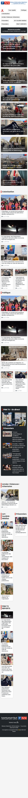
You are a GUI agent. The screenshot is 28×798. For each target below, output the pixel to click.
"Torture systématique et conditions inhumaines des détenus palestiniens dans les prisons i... (18, 436)
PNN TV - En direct (11, 409)
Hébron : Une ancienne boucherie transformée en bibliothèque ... (14, 149)
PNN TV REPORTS (21, 24)
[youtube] (17, 722)
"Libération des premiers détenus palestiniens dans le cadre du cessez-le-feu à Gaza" (18, 469)
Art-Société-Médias (20, 20)
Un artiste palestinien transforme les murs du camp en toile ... (14, 99)
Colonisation (5, 14)
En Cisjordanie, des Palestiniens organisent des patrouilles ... (13, 64)
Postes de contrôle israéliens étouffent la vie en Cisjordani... (13, 166)
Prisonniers (5, 20)
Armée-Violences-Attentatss (10, 17)
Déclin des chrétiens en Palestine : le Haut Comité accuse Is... (14, 81)
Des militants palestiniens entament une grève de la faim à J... (14, 131)
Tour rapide (12, 10)
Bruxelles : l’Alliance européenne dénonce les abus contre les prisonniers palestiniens (18, 447)
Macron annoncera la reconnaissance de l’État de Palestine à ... (12, 182)
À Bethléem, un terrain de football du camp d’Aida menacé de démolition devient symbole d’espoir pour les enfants (12, 44)
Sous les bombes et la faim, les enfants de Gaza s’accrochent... (13, 115)
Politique (23, 10)
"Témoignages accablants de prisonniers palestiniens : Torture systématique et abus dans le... (18, 458)
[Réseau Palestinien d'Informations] (14, 2)
